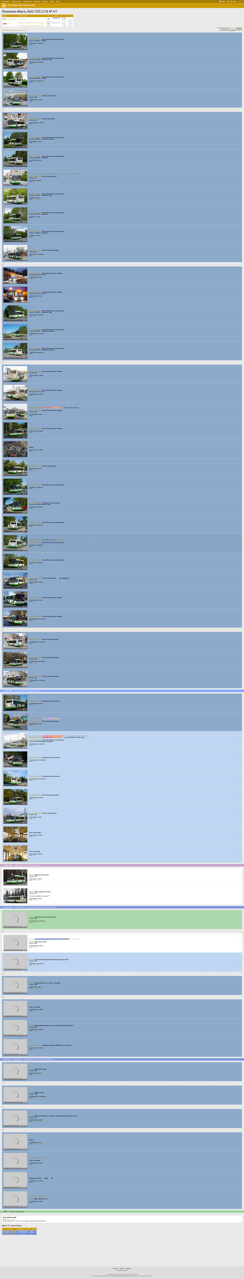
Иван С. (34, 44)
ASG (34, 1164)
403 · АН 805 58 (58, 736)
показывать (239, 30)
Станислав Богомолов (38, 1074)
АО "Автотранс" (23, 19)
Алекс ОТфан (36, 199)
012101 (5, 1234)
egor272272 (35, 1097)
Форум (122, 1268)
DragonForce (36, 880)
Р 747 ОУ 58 (56, 718)
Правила (128, 1268)
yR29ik (34, 255)
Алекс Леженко (36, 1010)
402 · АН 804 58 (57, 407)
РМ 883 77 (12, 1231)
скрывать (232, 27)
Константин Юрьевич (38, 1143)
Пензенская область (11, 19)
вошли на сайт (11, 1219)
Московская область (35, 1045)
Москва (8, 23)
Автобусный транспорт (21, 5)
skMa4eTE (35, 899)
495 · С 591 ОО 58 (63, 173)
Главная (115, 1268)
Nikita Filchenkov (37, 988)
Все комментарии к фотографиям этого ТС (14, 30)
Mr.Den (34, 1049)
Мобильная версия (122, 1270)
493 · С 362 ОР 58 (61, 540)
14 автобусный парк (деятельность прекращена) (31, 25)
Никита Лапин (36, 964)
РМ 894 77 (12, 1234)
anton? (34, 100)
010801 (5, 1231)
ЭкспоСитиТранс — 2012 (42, 1158)
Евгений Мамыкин (37, 1121)
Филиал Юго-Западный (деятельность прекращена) (32, 22)
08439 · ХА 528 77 (63, 939)
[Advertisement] (122, 1251)
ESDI (34, 123)
